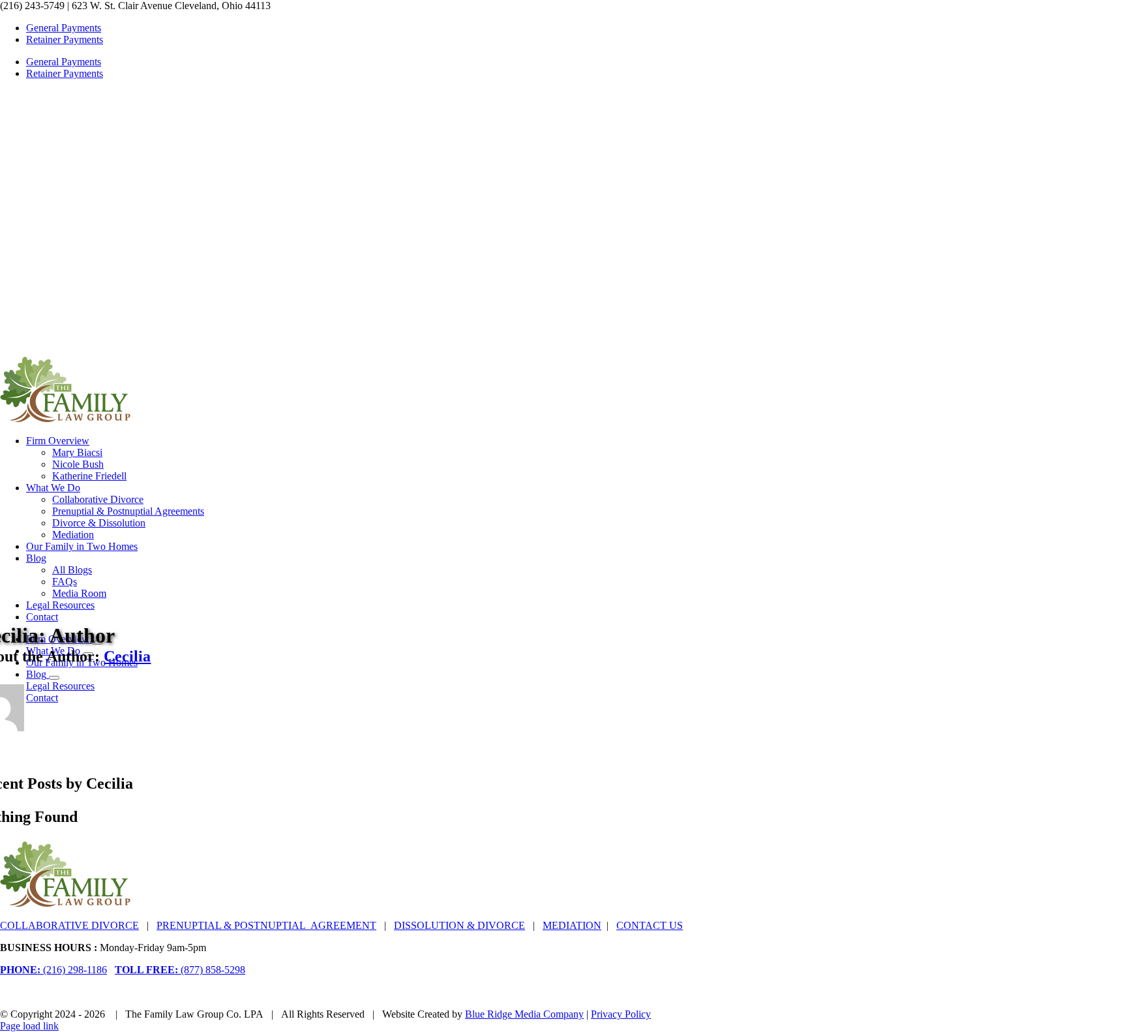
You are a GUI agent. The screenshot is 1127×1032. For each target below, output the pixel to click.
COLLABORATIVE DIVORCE (69, 925)
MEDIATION (572, 925)
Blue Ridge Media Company (524, 1014)
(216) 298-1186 (53, 969)
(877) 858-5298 (180, 969)
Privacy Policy (621, 1014)
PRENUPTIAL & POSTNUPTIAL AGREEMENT (266, 925)
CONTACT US (649, 925)
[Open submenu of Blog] (54, 678)
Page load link (29, 1025)
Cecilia (127, 656)
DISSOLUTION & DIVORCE (459, 925)
